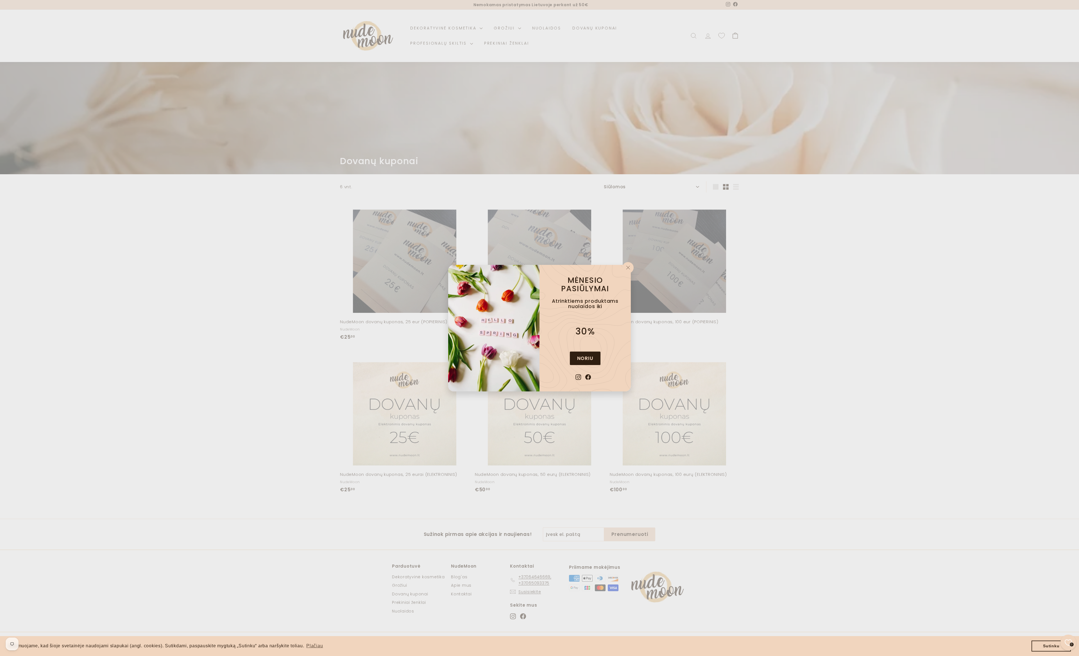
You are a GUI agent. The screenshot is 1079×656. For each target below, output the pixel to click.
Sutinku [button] (1051, 646)
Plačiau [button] (314, 645)
